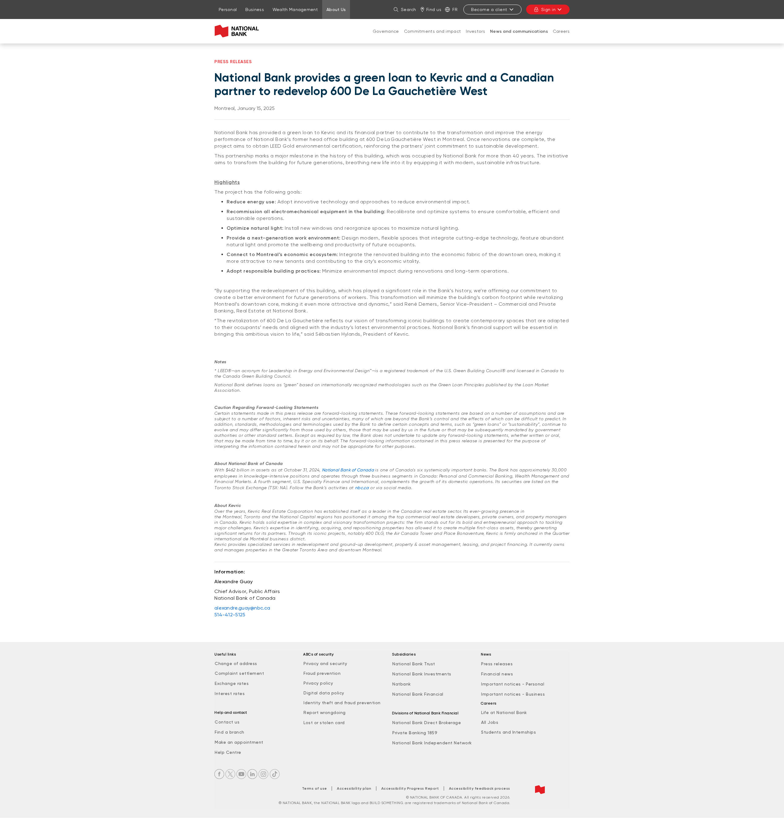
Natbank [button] (401, 684)
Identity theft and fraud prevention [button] (342, 702)
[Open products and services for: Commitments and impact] (432, 37)
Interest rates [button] (230, 693)
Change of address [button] (236, 663)
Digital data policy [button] (323, 692)
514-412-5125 (230, 615)
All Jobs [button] (489, 722)
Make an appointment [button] (239, 742)
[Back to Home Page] (238, 31)
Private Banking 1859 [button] (414, 732)
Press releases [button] (497, 663)
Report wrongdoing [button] (324, 712)
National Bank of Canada (348, 469)
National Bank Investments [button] (421, 673)
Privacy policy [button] (318, 683)
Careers (561, 31)
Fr (455, 9)
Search (408, 9)
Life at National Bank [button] (504, 712)
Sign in (548, 9)
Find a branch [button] (229, 732)
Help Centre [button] (228, 752)
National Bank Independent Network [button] (432, 742)
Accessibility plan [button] (354, 788)
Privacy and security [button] (325, 663)
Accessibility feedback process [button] (479, 788)
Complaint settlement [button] (239, 673)
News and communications (519, 31)
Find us (434, 9)
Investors (475, 31)
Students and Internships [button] (508, 732)
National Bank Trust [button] (413, 663)
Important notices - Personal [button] (512, 684)
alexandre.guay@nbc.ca (242, 608)
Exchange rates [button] (232, 683)
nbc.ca (362, 487)
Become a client (489, 9)
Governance (386, 31)
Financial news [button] (497, 673)
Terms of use (314, 788)
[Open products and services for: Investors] (475, 37)
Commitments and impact (432, 31)
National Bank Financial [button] (417, 694)
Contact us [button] (227, 722)
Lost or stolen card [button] (324, 722)
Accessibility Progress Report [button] (410, 788)
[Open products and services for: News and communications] (518, 37)
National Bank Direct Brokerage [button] (426, 722)
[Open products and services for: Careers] (561, 37)
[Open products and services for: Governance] (385, 37)
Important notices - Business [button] (513, 694)
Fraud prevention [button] (322, 673)
